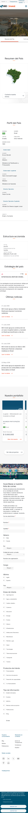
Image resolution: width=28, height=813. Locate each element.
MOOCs (8, 701)
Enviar (8, 720)
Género (8, 624)
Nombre (5, 522)
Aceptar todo (13, 810)
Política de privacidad (7, 799)
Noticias (4, 743)
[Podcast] (3, 763)
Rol (4, 546)
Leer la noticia (6, 316)
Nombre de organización (10, 558)
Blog (7, 713)
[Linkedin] (8, 758)
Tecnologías (9, 649)
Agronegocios (10, 595)
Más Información (13, 439)
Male (7, 538)
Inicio (11, 18)
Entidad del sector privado (11, 552)
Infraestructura (10, 628)
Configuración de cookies (8, 801)
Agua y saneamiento (11, 599)
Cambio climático (10, 603)
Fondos (8, 620)
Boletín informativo (11, 693)
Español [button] (3, 1)
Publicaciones (10, 709)
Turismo (8, 661)
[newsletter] (8, 763)
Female (8, 541)
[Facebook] (3, 758)
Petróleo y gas (10, 641)
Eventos (8, 697)
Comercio (8, 607)
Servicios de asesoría (12, 675)
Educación (9, 611)
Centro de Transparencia (18, 741)
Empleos (17, 747)
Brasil (16, 18)
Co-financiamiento (11, 683)
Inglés (7, 577)
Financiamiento (10, 671)
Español (8, 580)
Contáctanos (18, 745)
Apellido (5, 528)
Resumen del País (9, 39)
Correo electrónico (8, 516)
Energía (8, 615)
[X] (13, 758)
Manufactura (9, 636)
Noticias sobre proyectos (12, 705)
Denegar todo (13, 806)
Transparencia (13, 1)
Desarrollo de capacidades (13, 679)
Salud (7, 645)
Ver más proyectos (12, 452)
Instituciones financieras (12, 632)
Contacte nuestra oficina (10, 95)
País (4, 585)
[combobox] (14, 548)
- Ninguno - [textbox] (9, 548)
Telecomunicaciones (11, 653)
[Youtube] (18, 758)
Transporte (9, 657)
